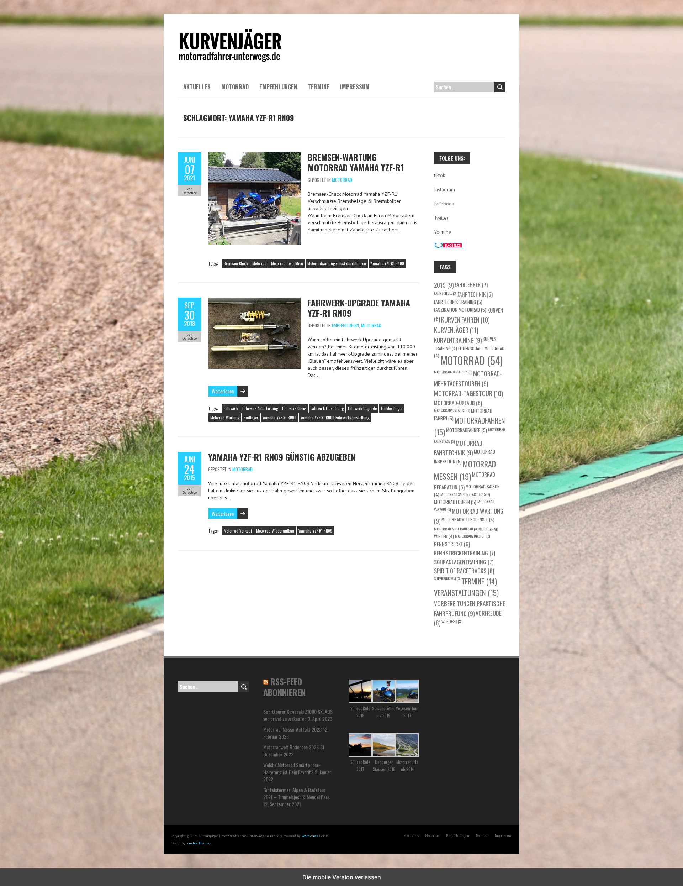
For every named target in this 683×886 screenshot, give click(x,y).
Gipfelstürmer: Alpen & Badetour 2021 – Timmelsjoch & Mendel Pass (296, 793)
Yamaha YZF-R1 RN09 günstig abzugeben (281, 456)
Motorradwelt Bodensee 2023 (291, 747)
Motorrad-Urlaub (458, 403)
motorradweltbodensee (467, 519)
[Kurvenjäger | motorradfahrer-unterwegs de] (230, 32)
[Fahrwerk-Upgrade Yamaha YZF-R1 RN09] (254, 301)
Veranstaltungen (466, 592)
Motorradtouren (455, 501)
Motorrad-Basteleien (453, 371)
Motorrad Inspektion (287, 263)
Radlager (251, 417)
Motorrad (235, 87)
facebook (444, 203)
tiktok (439, 175)
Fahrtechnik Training (458, 301)
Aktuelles (197, 87)
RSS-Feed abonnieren (284, 686)
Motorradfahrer (466, 430)
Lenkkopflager (392, 408)
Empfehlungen (278, 87)
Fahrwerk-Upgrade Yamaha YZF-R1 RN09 (359, 307)
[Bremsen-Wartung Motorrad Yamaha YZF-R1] (254, 155)
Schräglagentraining (463, 561)
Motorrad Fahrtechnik (458, 447)
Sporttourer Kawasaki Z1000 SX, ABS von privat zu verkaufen (298, 715)
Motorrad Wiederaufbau (275, 531)
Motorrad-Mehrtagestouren (468, 378)
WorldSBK (451, 621)
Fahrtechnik (475, 294)
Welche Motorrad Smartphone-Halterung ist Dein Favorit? (292, 768)
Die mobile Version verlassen (341, 877)
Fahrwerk (231, 408)
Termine (318, 87)
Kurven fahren (465, 319)
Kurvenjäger (456, 330)
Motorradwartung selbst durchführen (336, 263)
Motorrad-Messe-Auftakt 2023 (292, 729)
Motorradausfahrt (452, 410)
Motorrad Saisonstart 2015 (465, 494)
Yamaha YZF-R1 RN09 (387, 263)
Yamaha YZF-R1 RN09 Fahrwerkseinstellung (335, 417)
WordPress (310, 836)
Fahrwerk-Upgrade (362, 408)
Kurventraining (458, 340)
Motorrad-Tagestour (468, 393)
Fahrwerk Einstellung (327, 408)
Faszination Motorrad (460, 309)
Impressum (355, 87)
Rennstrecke (452, 544)
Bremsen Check (236, 263)
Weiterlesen (223, 391)
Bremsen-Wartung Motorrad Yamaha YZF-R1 (356, 162)
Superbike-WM (447, 578)
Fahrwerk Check (294, 408)
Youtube (442, 232)
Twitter (441, 218)
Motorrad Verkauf (238, 531)
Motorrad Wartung (224, 417)
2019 (444, 284)
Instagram (444, 189)
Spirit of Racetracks (464, 570)
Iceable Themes (198, 843)
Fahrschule (445, 293)
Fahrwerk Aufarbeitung (260, 408)
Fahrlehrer (471, 284)
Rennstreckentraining (464, 553)
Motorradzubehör (472, 536)
